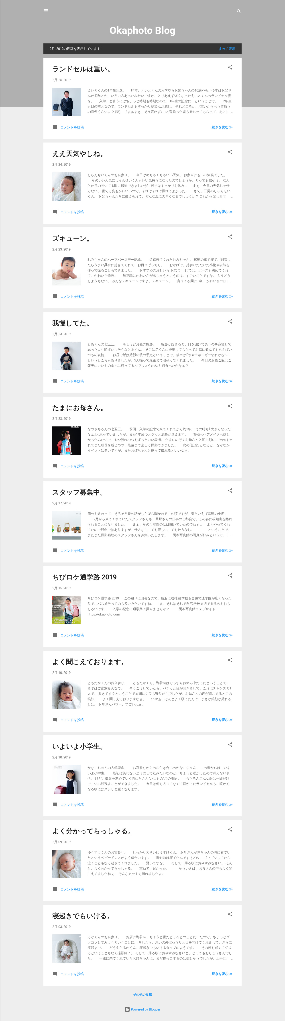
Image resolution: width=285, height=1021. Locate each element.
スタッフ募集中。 (79, 492)
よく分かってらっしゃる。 (93, 831)
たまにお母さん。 (79, 408)
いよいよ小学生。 (79, 746)
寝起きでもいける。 (83, 916)
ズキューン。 (72, 238)
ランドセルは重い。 (83, 69)
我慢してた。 (72, 323)
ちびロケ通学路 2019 (84, 577)
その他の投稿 (142, 994)
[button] (230, 68)
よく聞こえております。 (90, 662)
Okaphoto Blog (142, 30)
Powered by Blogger (145, 1009)
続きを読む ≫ (222, 127)
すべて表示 (227, 49)
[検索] (239, 12)
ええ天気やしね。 (79, 153)
